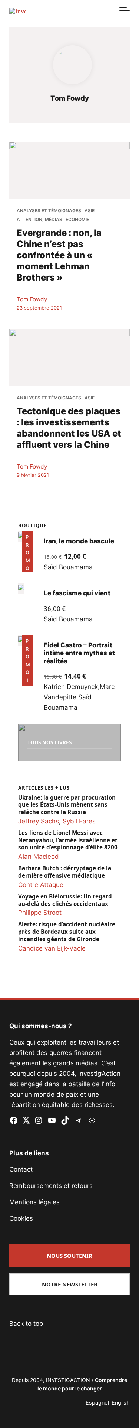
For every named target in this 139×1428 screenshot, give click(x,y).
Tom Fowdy (32, 299)
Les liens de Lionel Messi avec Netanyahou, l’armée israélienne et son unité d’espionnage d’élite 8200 (68, 840)
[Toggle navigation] (124, 11)
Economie (77, 219)
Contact (21, 1169)
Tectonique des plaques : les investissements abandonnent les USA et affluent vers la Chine (69, 427)
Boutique (32, 525)
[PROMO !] (21, 640)
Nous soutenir (69, 1255)
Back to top (26, 1323)
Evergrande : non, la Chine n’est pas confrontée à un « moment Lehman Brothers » (59, 255)
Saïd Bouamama (68, 567)
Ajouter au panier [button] (29, 562)
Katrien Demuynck (71, 686)
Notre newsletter (69, 1284)
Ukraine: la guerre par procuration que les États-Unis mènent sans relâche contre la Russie (67, 805)
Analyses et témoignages (49, 210)
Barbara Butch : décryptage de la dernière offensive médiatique (64, 872)
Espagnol (97, 1402)
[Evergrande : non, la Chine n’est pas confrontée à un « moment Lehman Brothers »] (69, 170)
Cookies (21, 1218)
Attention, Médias (39, 219)
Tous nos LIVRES (49, 742)
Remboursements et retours (51, 1185)
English (121, 1402)
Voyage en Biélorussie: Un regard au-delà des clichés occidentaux (65, 900)
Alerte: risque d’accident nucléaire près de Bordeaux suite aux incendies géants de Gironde (66, 932)
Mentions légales (34, 1202)
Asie (90, 210)
